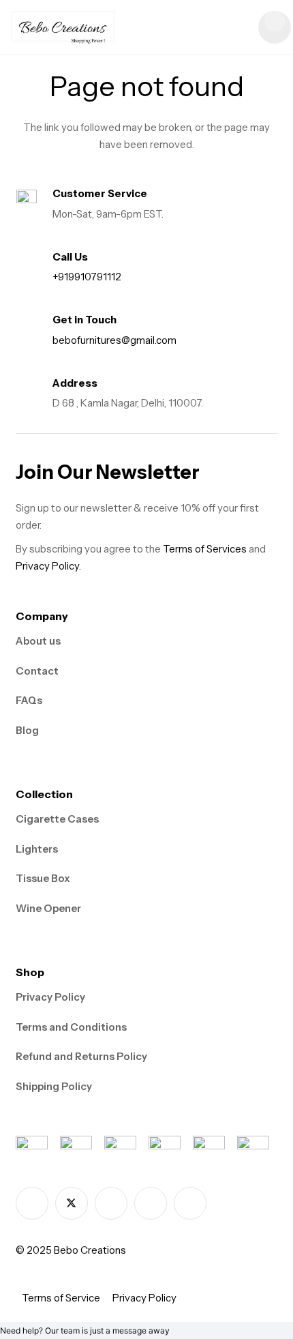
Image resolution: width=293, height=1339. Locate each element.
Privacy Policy (50, 996)
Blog (27, 730)
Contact (37, 670)
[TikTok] (150, 1203)
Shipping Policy (54, 1086)
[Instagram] (111, 1203)
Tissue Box (43, 878)
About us (38, 640)
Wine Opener (48, 908)
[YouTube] (190, 1203)
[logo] (63, 27)
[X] (71, 1203)
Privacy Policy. (48, 565)
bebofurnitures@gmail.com (114, 340)
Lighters (37, 848)
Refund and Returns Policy (81, 1056)
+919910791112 (86, 276)
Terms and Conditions (71, 1026)
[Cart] (274, 27)
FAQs (29, 700)
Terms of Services (205, 548)
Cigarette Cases (57, 818)
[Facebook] (32, 1203)
